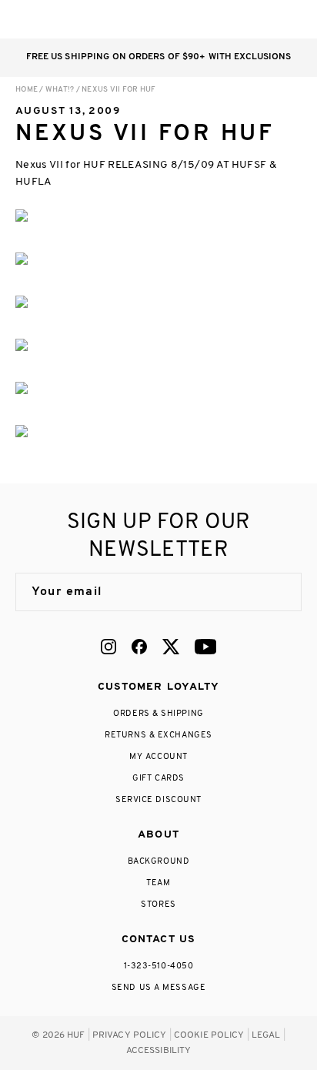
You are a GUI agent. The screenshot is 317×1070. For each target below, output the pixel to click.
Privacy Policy (129, 1035)
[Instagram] (108, 646)
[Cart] (262, 19)
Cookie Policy (209, 1035)
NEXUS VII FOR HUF (118, 89)
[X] (171, 646)
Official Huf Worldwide (50, 18)
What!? (60, 89)
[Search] (200, 19)
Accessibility (159, 1050)
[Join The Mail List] (274, 591)
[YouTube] (205, 646)
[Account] (231, 19)
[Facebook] (139, 646)
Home (26, 89)
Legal (266, 1035)
